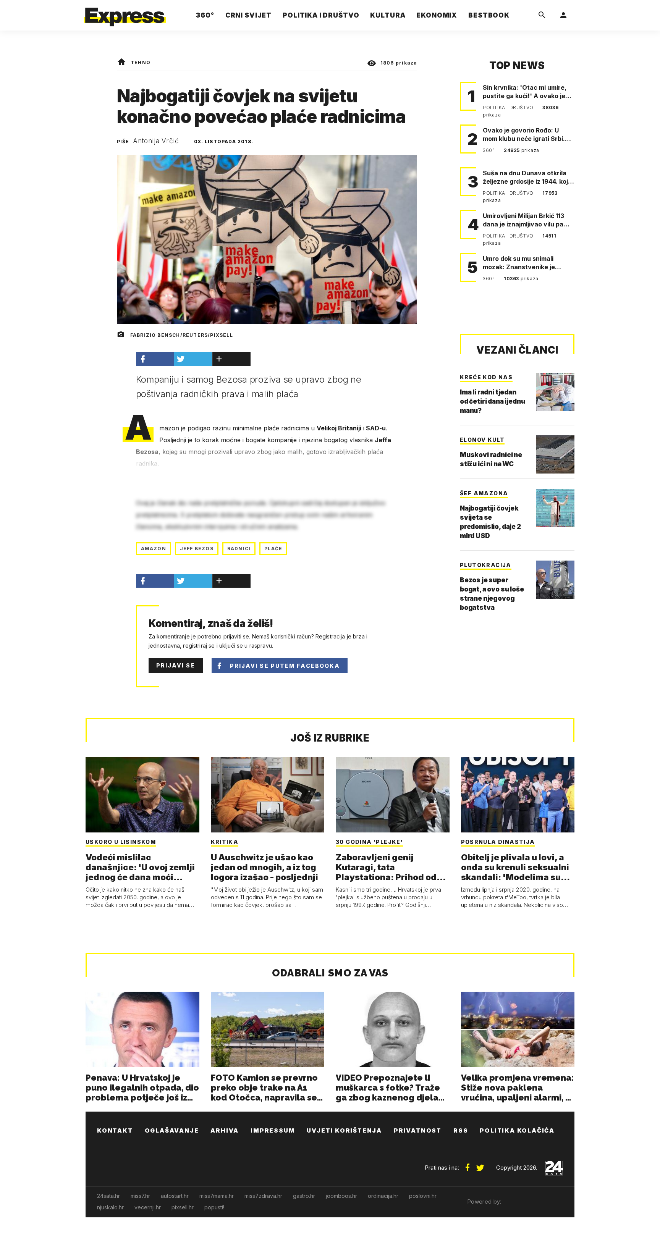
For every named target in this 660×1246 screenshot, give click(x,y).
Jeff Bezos (197, 548)
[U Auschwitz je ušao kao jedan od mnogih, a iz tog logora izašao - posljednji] (268, 794)
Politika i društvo (509, 107)
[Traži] (542, 15)
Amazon (153, 548)
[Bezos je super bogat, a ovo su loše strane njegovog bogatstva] (555, 580)
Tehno (140, 62)
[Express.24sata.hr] (125, 13)
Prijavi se (175, 665)
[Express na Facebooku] (467, 1164)
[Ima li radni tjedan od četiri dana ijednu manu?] (555, 392)
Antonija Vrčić (156, 141)
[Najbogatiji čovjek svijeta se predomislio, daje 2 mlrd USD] (555, 508)
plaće (273, 548)
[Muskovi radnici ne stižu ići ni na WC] (555, 454)
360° (489, 150)
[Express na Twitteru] (480, 1164)
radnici (239, 548)
